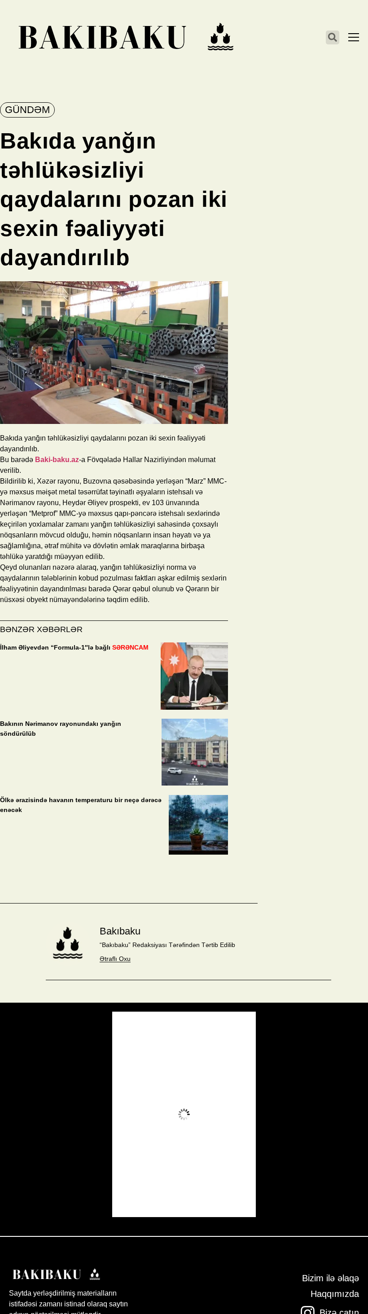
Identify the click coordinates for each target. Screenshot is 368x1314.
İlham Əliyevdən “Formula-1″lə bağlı (74, 647)
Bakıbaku (120, 931)
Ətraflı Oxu (115, 958)
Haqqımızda (335, 1294)
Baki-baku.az (57, 459)
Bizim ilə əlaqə (330, 1278)
